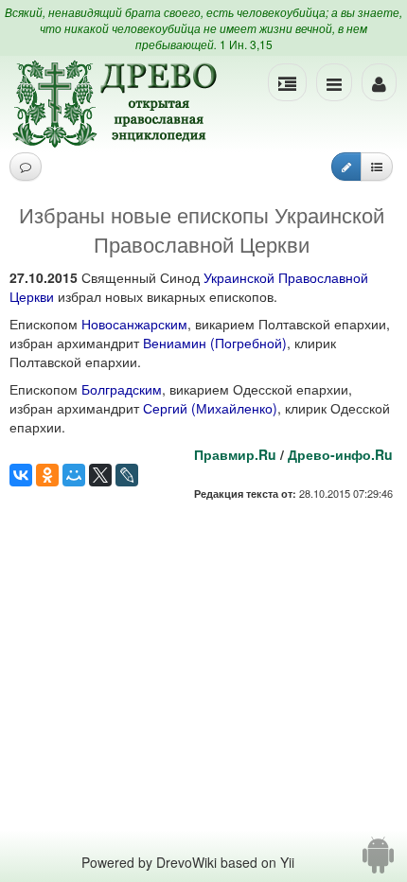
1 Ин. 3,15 (246, 44)
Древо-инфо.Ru (340, 454)
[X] (100, 475)
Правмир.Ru (235, 454)
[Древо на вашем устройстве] (378, 862)
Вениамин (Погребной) (215, 342)
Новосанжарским (134, 323)
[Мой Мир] (73, 475)
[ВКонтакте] (20, 475)
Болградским (121, 388)
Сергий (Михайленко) (210, 407)
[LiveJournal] (126, 475)
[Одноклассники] (47, 475)
